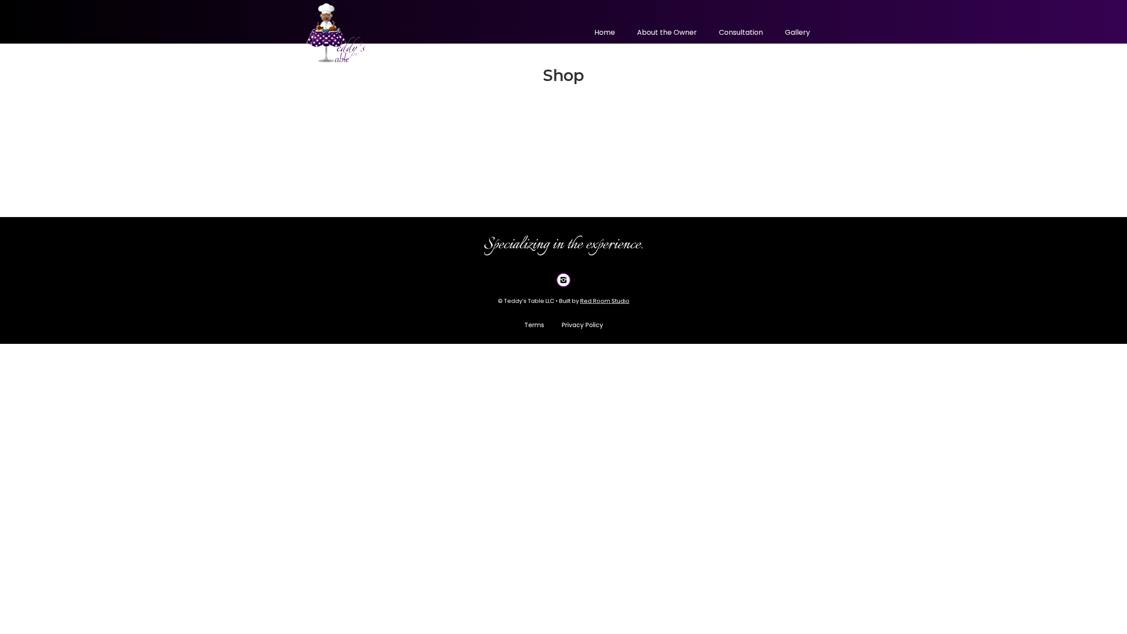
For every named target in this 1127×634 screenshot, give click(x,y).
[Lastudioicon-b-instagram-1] (563, 280)
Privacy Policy (582, 325)
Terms (534, 325)
